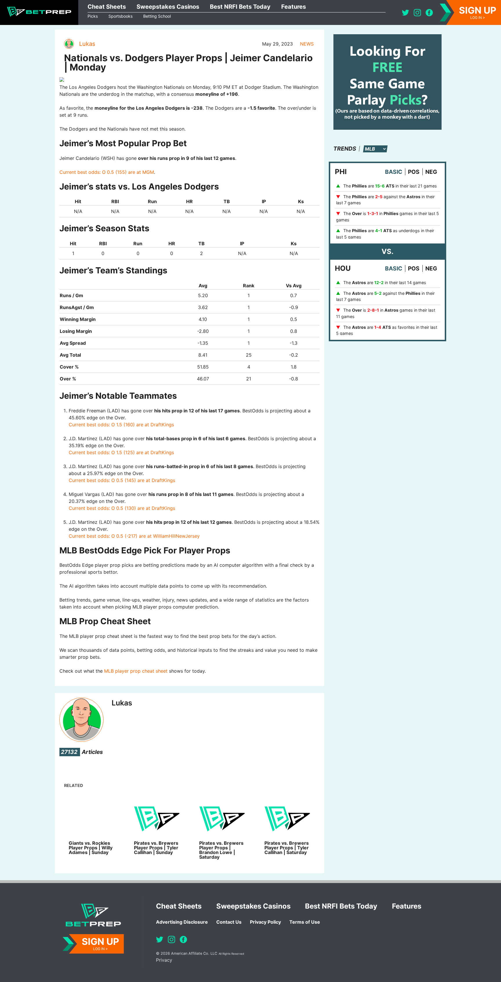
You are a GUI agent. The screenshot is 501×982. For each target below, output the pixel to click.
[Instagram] (417, 12)
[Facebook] (429, 12)
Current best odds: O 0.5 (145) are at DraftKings (122, 480)
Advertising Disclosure (182, 922)
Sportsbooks (120, 16)
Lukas (87, 43)
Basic (393, 171)
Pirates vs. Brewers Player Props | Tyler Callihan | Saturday (286, 847)
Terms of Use (304, 922)
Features (293, 6)
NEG (431, 171)
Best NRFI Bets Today (240, 6)
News (307, 44)
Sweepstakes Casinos (168, 6)
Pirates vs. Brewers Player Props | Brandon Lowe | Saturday (221, 850)
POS (414, 171)
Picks (93, 16)
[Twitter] (405, 12)
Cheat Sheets (107, 6)
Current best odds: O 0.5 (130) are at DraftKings (122, 508)
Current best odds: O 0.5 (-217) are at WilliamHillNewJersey (134, 536)
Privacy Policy (265, 922)
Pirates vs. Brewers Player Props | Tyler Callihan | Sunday (156, 847)
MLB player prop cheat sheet (136, 671)
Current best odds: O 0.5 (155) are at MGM (106, 172)
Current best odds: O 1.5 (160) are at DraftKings (121, 424)
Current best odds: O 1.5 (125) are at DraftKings (121, 452)
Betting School (157, 16)
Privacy (164, 960)
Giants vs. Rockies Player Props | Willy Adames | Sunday (90, 847)
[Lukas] (68, 44)
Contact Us (229, 922)
